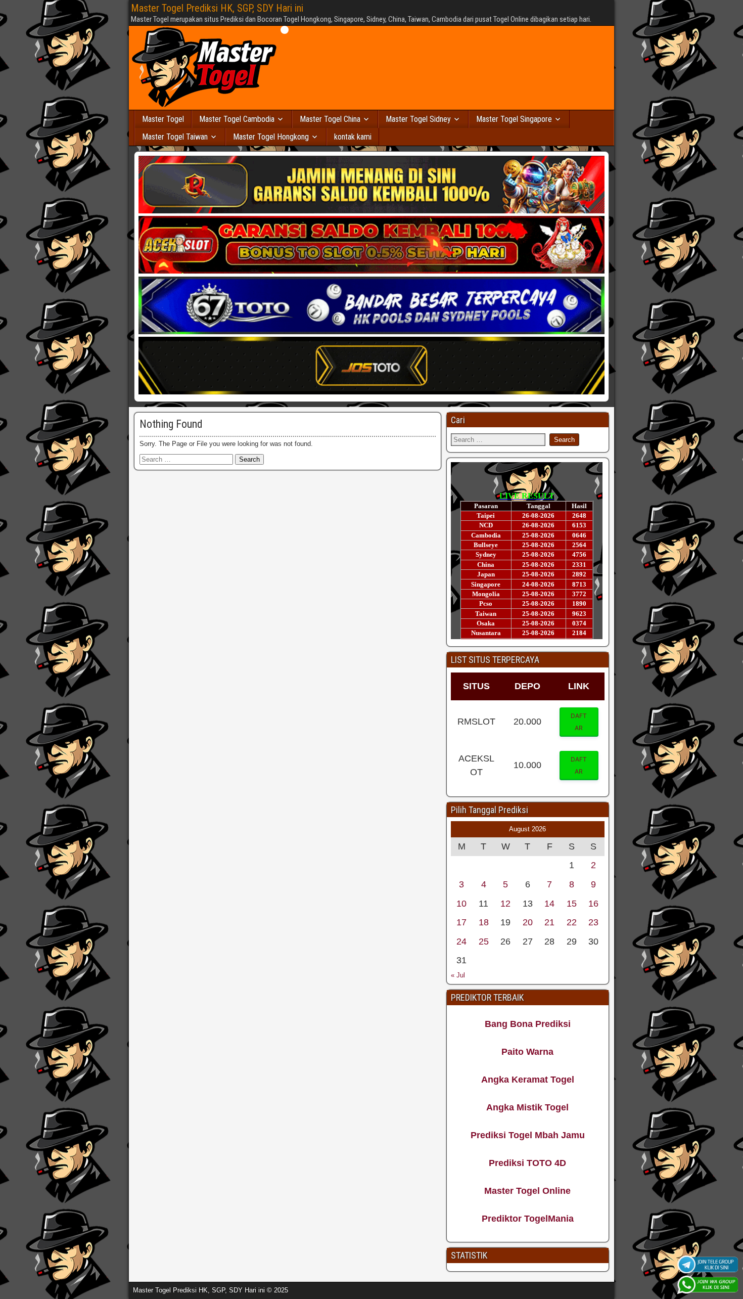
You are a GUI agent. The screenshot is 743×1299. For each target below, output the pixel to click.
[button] (579, 722)
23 (593, 922)
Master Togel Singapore (514, 119)
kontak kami (353, 137)
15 (572, 904)
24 (461, 941)
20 (528, 922)
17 (461, 922)
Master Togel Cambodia (236, 119)
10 (461, 904)
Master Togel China (330, 119)
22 (572, 922)
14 (549, 904)
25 (484, 941)
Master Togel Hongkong (271, 137)
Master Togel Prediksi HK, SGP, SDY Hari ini (217, 8)
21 (549, 922)
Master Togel (163, 119)
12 (505, 904)
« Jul (458, 975)
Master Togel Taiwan (175, 137)
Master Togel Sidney (418, 119)
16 (593, 904)
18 (484, 922)
